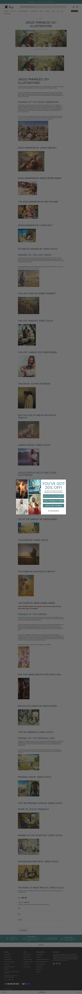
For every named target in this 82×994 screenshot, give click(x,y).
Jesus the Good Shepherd (53, 496)
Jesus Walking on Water (53, 501)
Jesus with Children (53, 505)
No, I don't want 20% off (53, 510)
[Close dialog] (18, 481)
